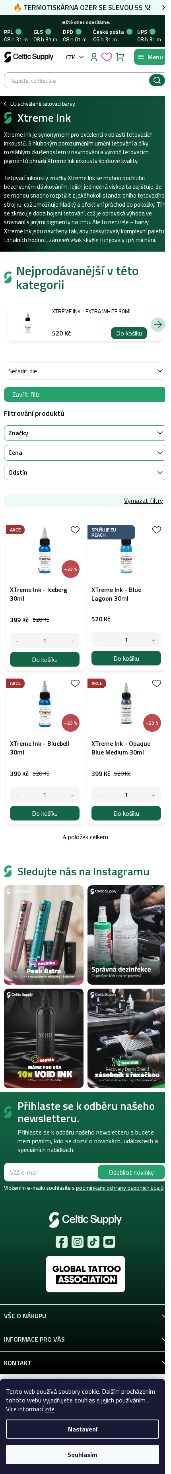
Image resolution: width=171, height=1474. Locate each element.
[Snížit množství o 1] (17, 640)
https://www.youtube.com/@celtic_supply (109, 1242)
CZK (70, 57)
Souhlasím (82, 1454)
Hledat (157, 80)
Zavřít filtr (26, 394)
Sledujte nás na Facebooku (62, 1242)
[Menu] (150, 57)
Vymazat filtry (143, 500)
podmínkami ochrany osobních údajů (119, 1187)
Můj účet (93, 56)
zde (49, 1409)
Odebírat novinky (131, 1172)
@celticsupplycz (93, 1242)
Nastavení (82, 1429)
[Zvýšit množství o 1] (72, 640)
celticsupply (78, 1242)
